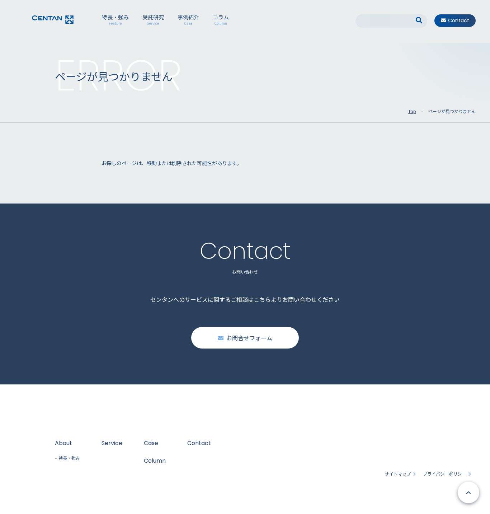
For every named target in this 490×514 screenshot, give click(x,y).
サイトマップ (398, 474)
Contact (458, 20)
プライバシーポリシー (444, 474)
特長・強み (115, 20)
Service (112, 443)
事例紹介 (188, 20)
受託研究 (153, 20)
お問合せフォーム (249, 337)
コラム (221, 20)
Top (412, 111)
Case (151, 443)
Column (155, 461)
